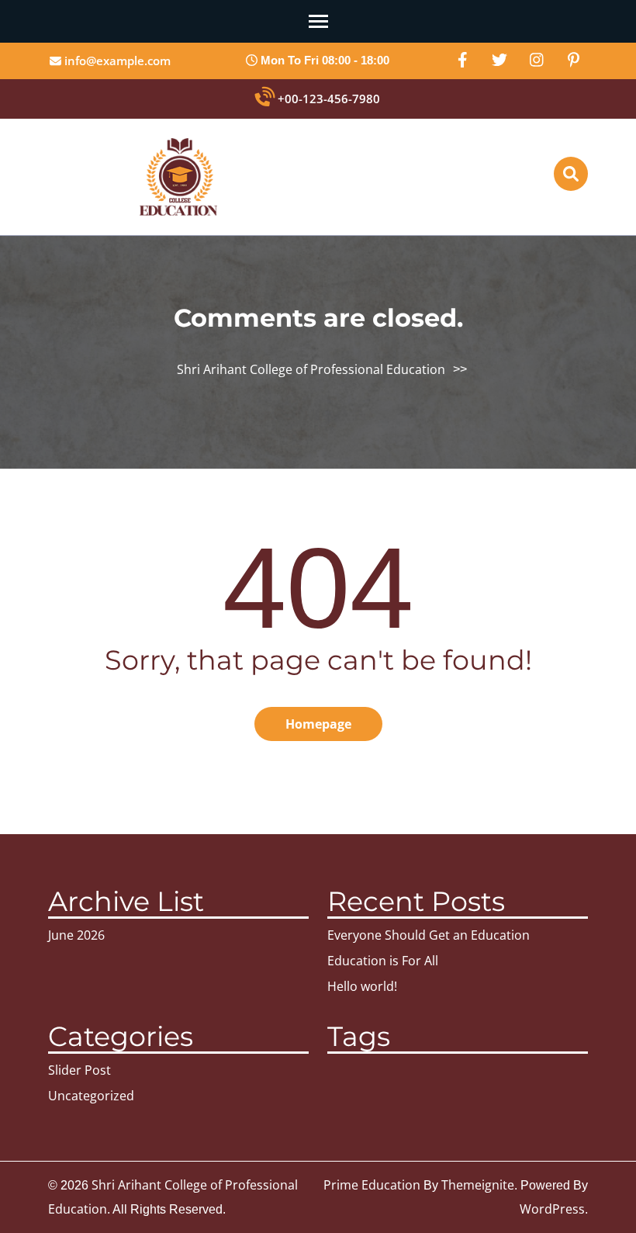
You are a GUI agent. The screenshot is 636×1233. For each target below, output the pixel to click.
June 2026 (76, 935)
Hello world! (362, 986)
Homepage (318, 724)
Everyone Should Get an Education (428, 935)
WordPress (552, 1208)
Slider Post (79, 1070)
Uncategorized (91, 1095)
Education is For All (382, 960)
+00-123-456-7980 (327, 98)
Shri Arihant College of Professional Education (311, 369)
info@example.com (116, 60)
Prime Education (371, 1184)
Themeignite (477, 1184)
